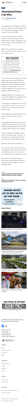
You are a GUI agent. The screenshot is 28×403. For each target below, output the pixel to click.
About (2, 371)
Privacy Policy (4, 381)
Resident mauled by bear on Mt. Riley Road (12, 229)
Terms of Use (4, 379)
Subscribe (3, 368)
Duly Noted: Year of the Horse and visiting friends (13, 270)
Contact (3, 366)
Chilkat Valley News (11, 18)
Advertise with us (5, 363)
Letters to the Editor (6, 350)
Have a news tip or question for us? (10, 390)
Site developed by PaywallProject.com (9, 398)
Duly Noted (4, 352)
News (3, 8)
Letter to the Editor (6, 392)
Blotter (3, 355)
